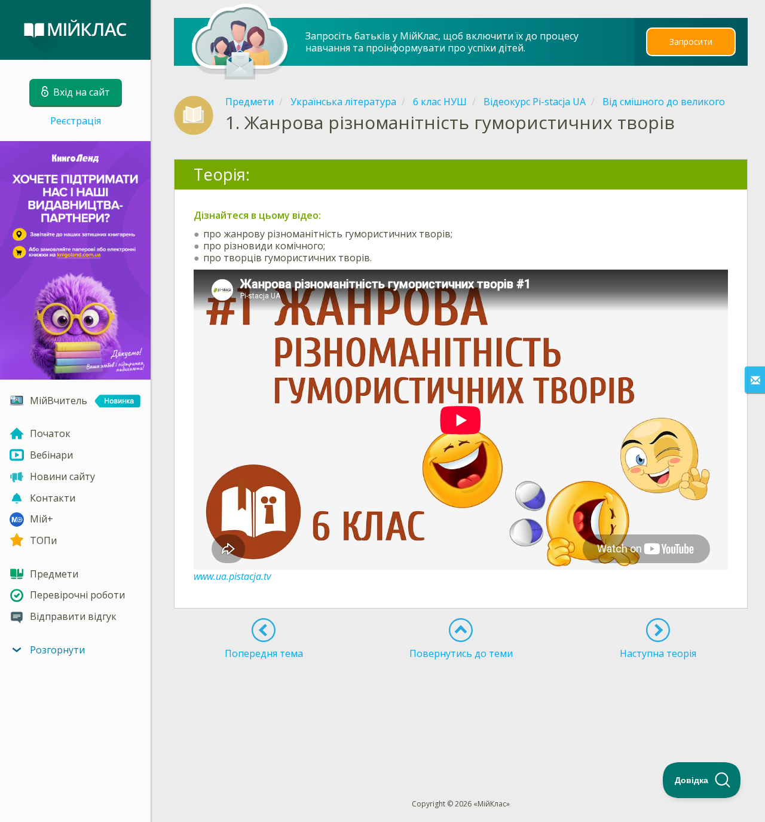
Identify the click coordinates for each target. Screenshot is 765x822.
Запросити (690, 41)
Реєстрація (75, 121)
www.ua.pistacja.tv (232, 576)
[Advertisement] (461, 707)
